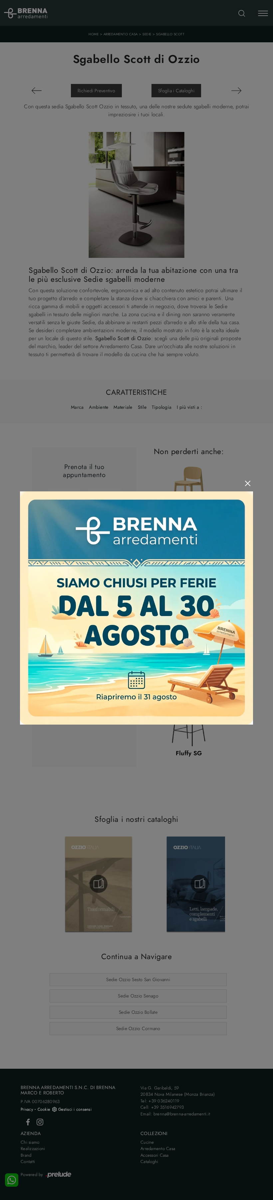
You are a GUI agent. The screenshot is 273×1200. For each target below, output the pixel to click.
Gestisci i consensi (75, 1109)
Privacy (27, 1109)
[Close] (247, 483)
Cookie (44, 1109)
